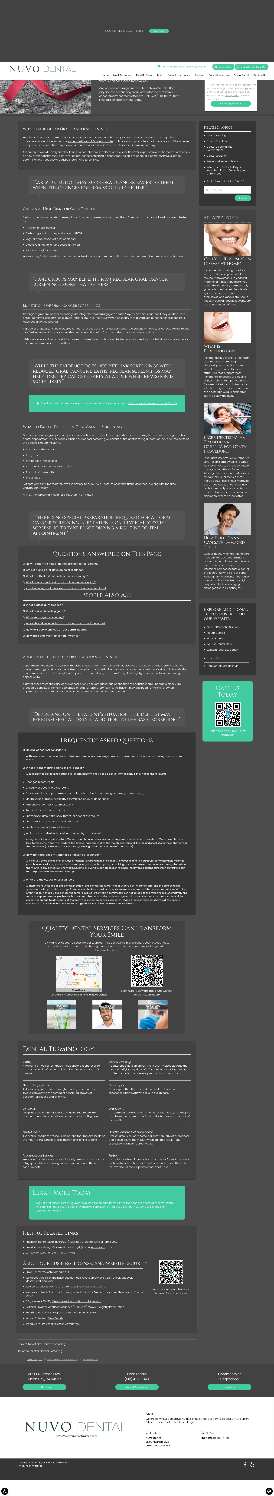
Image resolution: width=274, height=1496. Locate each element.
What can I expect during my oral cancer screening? (61, 582)
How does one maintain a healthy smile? (53, 636)
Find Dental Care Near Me (222, 666)
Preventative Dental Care (222, 161)
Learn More (159, 31)
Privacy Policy (24, 1465)
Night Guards (215, 638)
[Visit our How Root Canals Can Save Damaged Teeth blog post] (227, 534)
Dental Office (215, 658)
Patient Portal (241, 75)
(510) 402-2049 (166, 96)
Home (105, 75)
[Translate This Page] (269, 1491)
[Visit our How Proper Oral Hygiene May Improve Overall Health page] (107, 1028)
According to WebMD (36, 152)
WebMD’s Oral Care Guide (52, 1253)
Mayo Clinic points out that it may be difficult (153, 314)
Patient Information (179, 75)
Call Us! (253, 67)
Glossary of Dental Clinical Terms (90, 1242)
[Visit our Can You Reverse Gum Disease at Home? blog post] (227, 255)
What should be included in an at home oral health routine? (65, 623)
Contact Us (259, 75)
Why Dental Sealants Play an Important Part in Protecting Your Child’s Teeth (227, 170)
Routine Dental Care (219, 644)
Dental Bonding (216, 135)
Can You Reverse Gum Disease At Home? (227, 261)
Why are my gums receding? (45, 617)
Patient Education (219, 75)
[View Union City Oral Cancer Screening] (45, 113)
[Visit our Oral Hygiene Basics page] (61, 1028)
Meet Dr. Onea (144, 75)
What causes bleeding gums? (45, 611)
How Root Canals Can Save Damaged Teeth (224, 542)
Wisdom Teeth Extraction (222, 650)
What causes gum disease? (44, 605)
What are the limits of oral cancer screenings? (57, 576)
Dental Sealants (217, 156)
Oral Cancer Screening (51, 1344)
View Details (55, 1318)
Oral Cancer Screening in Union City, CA (152, 403)
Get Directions (44, 1387)
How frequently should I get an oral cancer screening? (62, 564)
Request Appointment (136, 1387)
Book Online (225, 67)
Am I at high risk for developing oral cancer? (55, 570)
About (160, 75)
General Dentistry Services (223, 627)
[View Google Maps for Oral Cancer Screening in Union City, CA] (79, 991)
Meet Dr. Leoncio (122, 75)
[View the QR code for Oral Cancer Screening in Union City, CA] (147, 986)
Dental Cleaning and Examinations (219, 148)
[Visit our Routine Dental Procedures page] (153, 1028)
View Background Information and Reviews (70, 1312)
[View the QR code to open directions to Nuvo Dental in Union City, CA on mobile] (171, 1283)
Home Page (98, 1247)
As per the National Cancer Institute (90, 141)
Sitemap (37, 1465)
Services (199, 75)
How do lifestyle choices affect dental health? (56, 629)
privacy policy (232, 95)
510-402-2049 (137, 1207)
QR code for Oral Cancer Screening (40, 1351)
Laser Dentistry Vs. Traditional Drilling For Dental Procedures (226, 444)
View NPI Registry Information (106, 1307)
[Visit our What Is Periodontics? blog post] (227, 342)
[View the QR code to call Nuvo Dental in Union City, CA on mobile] (228, 726)
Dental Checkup (217, 141)
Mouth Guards (216, 633)
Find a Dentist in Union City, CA (225, 181)
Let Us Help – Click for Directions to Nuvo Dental (79, 994)
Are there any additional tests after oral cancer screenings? (66, 588)
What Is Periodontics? (219, 349)
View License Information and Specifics (76, 1301)
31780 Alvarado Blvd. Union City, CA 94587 (184, 66)
